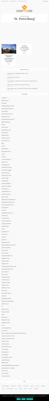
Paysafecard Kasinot (6, 298)
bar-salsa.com (5, 132)
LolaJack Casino (5, 261)
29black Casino (5, 100)
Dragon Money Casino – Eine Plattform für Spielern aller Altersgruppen (22, 88)
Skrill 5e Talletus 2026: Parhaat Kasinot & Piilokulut (14, 333)
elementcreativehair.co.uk (8, 205)
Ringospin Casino (6, 320)
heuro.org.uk (5, 250)
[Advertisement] (24, 34)
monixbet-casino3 (6, 282)
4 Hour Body (5, 111)
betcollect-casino (6, 138)
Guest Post (4, 239)
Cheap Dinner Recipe (7, 167)
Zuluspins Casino (6, 376)
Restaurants (13, 1)
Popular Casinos (5, 312)
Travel (30, 388)
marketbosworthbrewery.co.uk (9, 266)
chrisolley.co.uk (5, 189)
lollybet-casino (5, 263)
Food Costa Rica (5, 218)
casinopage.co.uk (6, 164)
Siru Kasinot (4, 330)
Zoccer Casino (5, 373)
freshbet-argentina (6, 221)
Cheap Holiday (5, 178)
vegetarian (36, 388)
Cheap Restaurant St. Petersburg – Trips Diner (9, 60)
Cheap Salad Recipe (6, 183)
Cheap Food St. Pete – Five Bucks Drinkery (24, 49)
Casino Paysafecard (6, 159)
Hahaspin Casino (6, 242)
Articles (3, 124)
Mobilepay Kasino (6, 277)
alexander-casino (6, 116)
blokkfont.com (5, 148)
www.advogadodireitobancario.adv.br (10, 365)
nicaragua (4, 296)
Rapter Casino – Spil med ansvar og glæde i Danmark (18, 84)
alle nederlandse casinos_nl (8, 119)
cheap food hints (22, 1)
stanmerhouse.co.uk (6, 346)
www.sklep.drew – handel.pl (8, 368)
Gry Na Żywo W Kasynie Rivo (13, 77)
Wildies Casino (5, 362)
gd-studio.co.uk (5, 231)
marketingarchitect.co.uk (7, 269)
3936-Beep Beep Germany (8, 106)
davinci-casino (5, 197)
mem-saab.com (5, 271)
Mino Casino (5, 274)
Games (3, 229)
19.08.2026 (4, 98)
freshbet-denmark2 (6, 223)
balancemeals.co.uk (6, 130)
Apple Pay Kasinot (6, 122)
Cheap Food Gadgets (6, 170)
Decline (23, 399)
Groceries (4, 237)
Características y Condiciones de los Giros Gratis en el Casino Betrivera (22, 81)
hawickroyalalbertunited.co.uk (9, 245)
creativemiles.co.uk (6, 191)
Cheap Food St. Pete (9, 55)
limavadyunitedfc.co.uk (7, 255)
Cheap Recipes (5, 1)
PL (2, 306)
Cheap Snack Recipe (6, 186)
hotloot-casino (5, 253)
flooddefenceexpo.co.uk (7, 213)
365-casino (4, 103)
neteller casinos (5, 285)
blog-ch (3, 146)
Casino (3, 154)
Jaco (16, 388)
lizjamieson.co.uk (6, 258)
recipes (25, 388)
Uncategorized (5, 352)
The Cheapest (5, 349)
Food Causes (5, 215)
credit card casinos (6, 194)
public (3, 314)
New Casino (4, 290)
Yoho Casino (5, 370)
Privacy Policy (30, 399)
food (3, 388)
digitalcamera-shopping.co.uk (9, 199)
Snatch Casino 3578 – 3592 (8, 336)
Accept (18, 399)
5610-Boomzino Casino (7, 114)
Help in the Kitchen (6, 247)
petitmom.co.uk (5, 304)
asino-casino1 (5, 127)
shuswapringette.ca (6, 328)
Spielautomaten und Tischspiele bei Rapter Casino (17, 73)
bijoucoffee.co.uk (6, 140)
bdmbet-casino (5, 135)
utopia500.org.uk (6, 360)
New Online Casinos (6, 293)
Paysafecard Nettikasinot (8, 301)
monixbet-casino (6, 279)
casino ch (4, 156)
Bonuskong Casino (6, 151)
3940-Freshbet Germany (7, 108)
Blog (3, 143)
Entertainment (5, 207)
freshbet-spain (5, 226)
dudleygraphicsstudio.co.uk (8, 202)
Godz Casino (4, 234)
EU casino (4, 210)
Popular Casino (5, 309)
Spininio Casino (5, 341)
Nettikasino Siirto (6, 287)
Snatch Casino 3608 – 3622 (8, 338)
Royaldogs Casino (6, 322)
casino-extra (4, 162)
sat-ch (3, 325)
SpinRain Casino (5, 344)
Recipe (20, 388)
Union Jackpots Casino (7, 357)
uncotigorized (5, 354)
